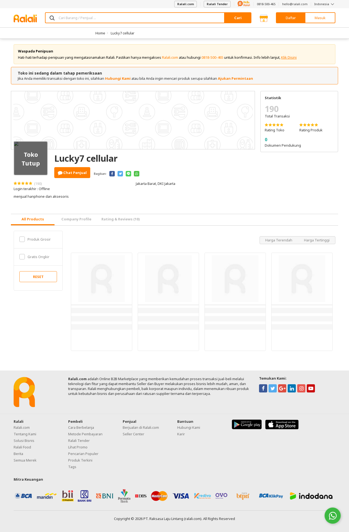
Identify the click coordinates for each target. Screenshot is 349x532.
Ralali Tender (217, 4)
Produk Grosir (39, 239)
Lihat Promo (78, 447)
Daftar (291, 17)
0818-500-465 (266, 4)
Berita (18, 453)
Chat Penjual (74, 172)
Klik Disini (289, 57)
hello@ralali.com (295, 4)
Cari (238, 17)
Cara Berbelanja (81, 427)
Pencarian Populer (83, 453)
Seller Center (133, 433)
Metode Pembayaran (85, 433)
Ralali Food (22, 447)
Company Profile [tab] (76, 219)
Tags (72, 466)
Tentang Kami (25, 433)
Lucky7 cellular (122, 33)
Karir (181, 433)
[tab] (33, 219)
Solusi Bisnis (24, 440)
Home (100, 33)
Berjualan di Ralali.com (141, 427)
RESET (38, 276)
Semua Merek (25, 460)
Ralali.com (185, 4)
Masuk (320, 17)
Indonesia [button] (322, 4)
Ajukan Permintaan (235, 78)
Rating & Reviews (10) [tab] (120, 219)
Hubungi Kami (118, 78)
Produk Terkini (80, 460)
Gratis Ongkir (38, 256)
